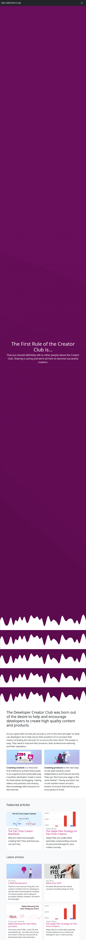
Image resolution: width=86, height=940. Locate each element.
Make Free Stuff (53, 883)
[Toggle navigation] (82, 3)
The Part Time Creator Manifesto (20, 832)
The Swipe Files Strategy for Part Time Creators (61, 832)
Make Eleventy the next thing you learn (22, 925)
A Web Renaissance (17, 883)
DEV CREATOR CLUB (11, 2)
